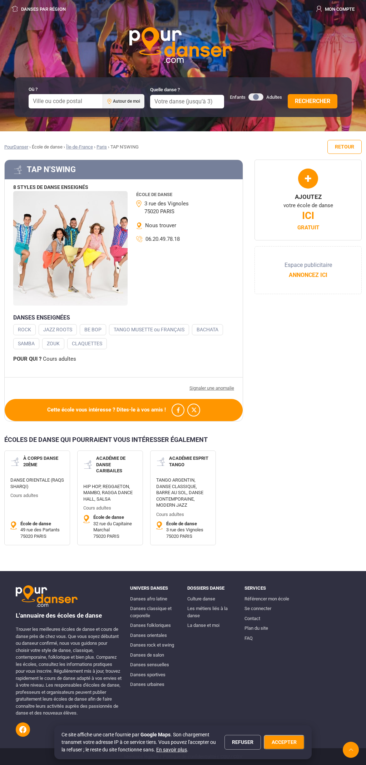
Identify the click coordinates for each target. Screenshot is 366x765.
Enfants (238, 97)
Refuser (242, 742)
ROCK (24, 329)
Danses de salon (147, 655)
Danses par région (43, 9)
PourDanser (16, 147)
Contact (252, 618)
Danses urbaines (147, 684)
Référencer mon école (266, 598)
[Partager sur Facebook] (178, 410)
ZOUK (53, 343)
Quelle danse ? (165, 89)
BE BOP (93, 329)
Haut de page (351, 750)
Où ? (33, 89)
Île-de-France (79, 147)
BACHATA (207, 329)
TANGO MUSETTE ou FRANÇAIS (149, 329)
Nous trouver (160, 225)
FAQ (248, 638)
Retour (344, 147)
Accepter (284, 742)
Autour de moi (126, 101)
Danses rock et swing (152, 645)
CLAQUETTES (87, 343)
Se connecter (257, 608)
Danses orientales (148, 635)
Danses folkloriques (150, 625)
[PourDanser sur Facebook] (23, 729)
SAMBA (26, 343)
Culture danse (201, 598)
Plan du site (256, 628)
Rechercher (312, 101)
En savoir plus (171, 749)
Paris (102, 147)
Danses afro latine (148, 598)
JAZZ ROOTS (57, 329)
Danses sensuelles (149, 664)
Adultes (274, 97)
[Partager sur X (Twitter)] (193, 410)
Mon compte (339, 9)
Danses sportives (147, 674)
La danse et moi (203, 625)
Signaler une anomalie (211, 388)
